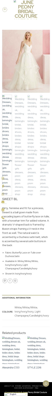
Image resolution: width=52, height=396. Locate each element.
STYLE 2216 (34, 367)
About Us (9, 386)
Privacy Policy (39, 386)
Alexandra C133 (10, 367)
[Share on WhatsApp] (4, 280)
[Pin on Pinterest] (15, 280)
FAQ (36, 388)
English (12, 394)
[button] (4, 9)
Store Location (23, 386)
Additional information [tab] (16, 298)
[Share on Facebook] (10, 280)
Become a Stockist (23, 388)
